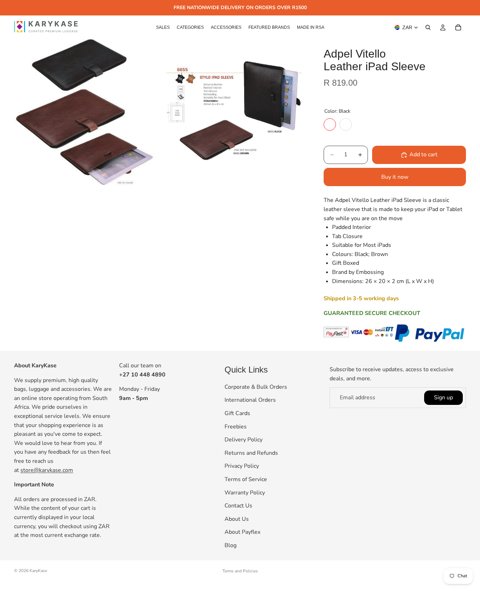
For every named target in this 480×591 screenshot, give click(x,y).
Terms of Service (246, 479)
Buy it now (394, 177)
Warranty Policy (245, 492)
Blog (230, 545)
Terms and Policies (240, 571)
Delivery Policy (243, 440)
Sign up (443, 397)
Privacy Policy (242, 466)
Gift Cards (237, 413)
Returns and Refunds (251, 453)
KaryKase (38, 570)
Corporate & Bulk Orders (256, 386)
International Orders (250, 400)
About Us (237, 519)
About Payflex (242, 532)
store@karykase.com (46, 470)
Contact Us (238, 506)
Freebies (236, 426)
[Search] (428, 27)
